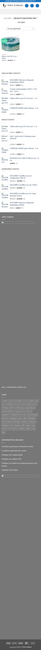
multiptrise (32, 422)
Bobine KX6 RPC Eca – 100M (10, 57)
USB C (28, 429)
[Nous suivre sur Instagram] (18, 12)
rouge (28, 425)
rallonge (17, 425)
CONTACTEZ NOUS (10, 470)
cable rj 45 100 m (7, 411)
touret (4, 429)
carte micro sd (19, 411)
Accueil (8, 18)
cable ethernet (30, 408)
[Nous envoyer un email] (23, 12)
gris (20, 418)
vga (3, 432)
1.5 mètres (18, 401)
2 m (25, 401)
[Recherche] (32, 5)
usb (9, 429)
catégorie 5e (15, 415)
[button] (37, 5)
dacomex (5, 418)
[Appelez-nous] (26, 12)
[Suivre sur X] (21, 12)
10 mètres (5, 408)
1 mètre (4, 401)
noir (11, 425)
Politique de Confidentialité (12, 455)
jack (3, 422)
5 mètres (28, 404)
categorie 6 (5, 415)
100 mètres (20, 408)
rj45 (23, 425)
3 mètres (9, 404)
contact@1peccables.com (16, 387)
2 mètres (31, 401)
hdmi (25, 418)
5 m (22, 404)
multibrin (24, 422)
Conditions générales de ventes (14, 451)
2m (37, 401)
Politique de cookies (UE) (11, 459)
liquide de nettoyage (13, 422)
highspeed (32, 418)
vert (34, 429)
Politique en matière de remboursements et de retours (19, 464)
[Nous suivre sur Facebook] (15, 12)
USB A (22, 429)
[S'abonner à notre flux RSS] (29, 12)
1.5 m (11, 401)
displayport (13, 418)
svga (33, 425)
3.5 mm (16, 404)
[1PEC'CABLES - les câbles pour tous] (12, 5)
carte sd (29, 411)
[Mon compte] (26, 5)
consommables (33, 415)
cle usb (23, 415)
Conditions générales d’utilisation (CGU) (17, 446)
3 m (3, 404)
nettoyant (5, 425)
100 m (13, 408)
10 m (35, 404)
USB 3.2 (15, 429)
